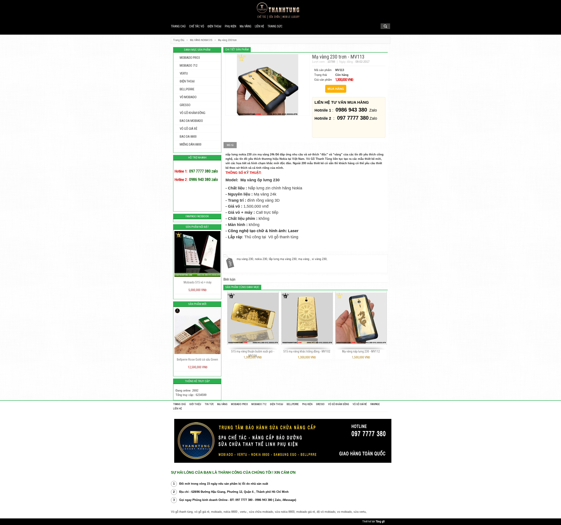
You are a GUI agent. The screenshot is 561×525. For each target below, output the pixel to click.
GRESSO (185, 105)
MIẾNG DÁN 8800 (190, 144)
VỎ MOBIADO (188, 97)
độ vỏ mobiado (326, 511)
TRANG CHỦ (179, 404)
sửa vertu (359, 511)
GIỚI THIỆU (195, 404)
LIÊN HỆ (259, 26)
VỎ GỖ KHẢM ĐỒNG (192, 113)
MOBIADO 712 (188, 66)
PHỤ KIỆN (230, 26)
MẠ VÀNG (245, 26)
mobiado (216, 511)
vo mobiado (344, 511)
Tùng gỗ (380, 521)
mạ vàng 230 (245, 259)
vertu (243, 511)
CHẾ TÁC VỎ (196, 26)
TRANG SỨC (275, 26)
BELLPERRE (187, 89)
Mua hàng (335, 89)
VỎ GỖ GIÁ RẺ (188, 129)
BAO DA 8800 (188, 137)
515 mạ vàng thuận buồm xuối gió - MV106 (252, 354)
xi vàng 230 (319, 259)
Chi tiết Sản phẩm (237, 49)
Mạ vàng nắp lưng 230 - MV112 (361, 351)
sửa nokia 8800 (285, 511)
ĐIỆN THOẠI (214, 26)
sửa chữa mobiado (261, 511)
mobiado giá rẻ (305, 511)
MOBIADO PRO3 (190, 58)
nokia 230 (261, 259)
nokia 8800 (230, 511)
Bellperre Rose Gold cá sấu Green (184, 359)
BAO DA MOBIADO (191, 121)
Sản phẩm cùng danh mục (242, 287)
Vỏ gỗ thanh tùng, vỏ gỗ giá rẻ (190, 511)
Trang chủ (178, 26)
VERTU (184, 73)
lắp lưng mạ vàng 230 (282, 259)
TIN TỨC (209, 404)
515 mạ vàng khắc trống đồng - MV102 (306, 351)
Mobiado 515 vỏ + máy (184, 282)
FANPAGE (375, 404)
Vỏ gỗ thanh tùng (283, 237)
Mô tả (230, 145)
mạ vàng (304, 259)
